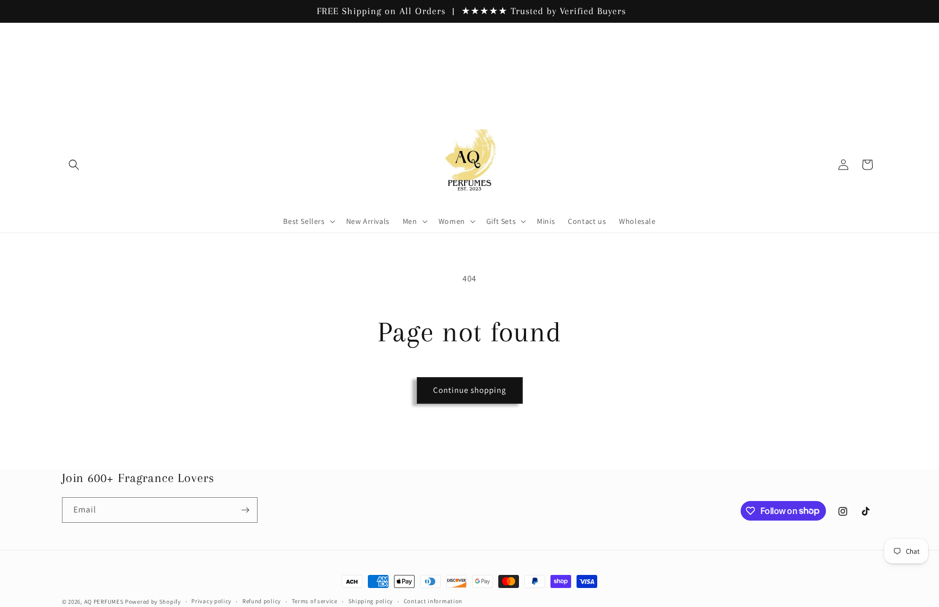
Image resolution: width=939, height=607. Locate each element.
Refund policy (261, 601)
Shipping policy (370, 601)
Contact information (433, 601)
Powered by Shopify (153, 601)
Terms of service (314, 601)
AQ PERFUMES (104, 601)
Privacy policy (211, 601)
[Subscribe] (245, 510)
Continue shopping (469, 390)
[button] (74, 165)
